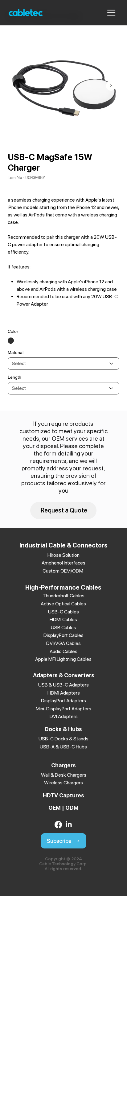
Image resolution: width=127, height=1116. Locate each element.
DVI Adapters (64, 716)
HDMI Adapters (63, 693)
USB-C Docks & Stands (63, 739)
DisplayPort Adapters (63, 701)
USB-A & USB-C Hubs (63, 747)
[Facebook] (58, 824)
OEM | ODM (63, 807)
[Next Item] (111, 86)
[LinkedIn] (68, 824)
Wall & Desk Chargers (63, 775)
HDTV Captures (63, 795)
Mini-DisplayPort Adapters (63, 709)
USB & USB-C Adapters (63, 685)
